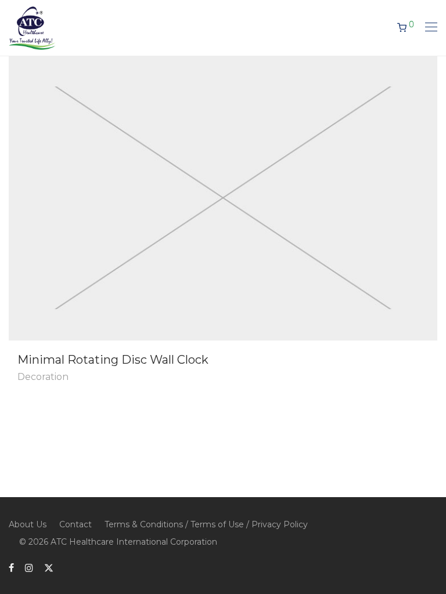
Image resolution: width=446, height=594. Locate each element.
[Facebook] (11, 567)
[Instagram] (29, 567)
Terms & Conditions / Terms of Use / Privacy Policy (206, 524)
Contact (75, 524)
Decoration (43, 376)
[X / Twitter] (48, 567)
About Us (27, 524)
